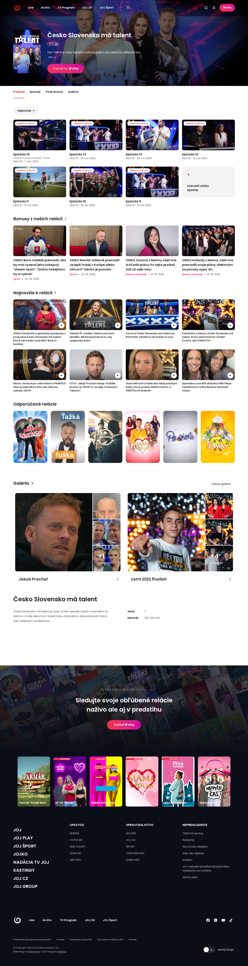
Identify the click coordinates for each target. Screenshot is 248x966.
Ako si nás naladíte (195, 847)
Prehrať (119, 725)
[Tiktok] (231, 920)
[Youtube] (223, 920)
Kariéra (187, 860)
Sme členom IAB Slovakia (110, 939)
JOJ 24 (87, 8)
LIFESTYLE (77, 825)
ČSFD (51, 44)
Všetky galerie (221, 484)
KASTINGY (24, 870)
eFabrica (61, 951)
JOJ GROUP (25, 886)
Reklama (188, 840)
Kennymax (34, 951)
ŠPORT (130, 847)
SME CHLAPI (77, 847)
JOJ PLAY (23, 838)
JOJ (17, 830)
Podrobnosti (54, 92)
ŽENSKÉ (74, 833)
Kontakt (133, 939)
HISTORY (75, 860)
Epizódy (35, 92)
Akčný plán (190, 877)
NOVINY (131, 833)
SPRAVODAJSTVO (140, 825)
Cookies (60, 939)
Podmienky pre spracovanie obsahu (32, 939)
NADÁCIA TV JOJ (31, 862)
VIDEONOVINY (135, 853)
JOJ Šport (107, 8)
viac (50, 57)
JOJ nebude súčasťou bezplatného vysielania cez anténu (206, 869)
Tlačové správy (193, 833)
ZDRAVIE (75, 853)
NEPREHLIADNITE (195, 825)
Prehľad (19, 92)
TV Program (66, 8)
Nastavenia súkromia (81, 939)
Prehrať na (60, 68)
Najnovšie (24, 111)
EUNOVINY (133, 860)
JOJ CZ (20, 878)
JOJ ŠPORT (24, 846)
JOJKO (20, 854)
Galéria (73, 92)
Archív (45, 8)
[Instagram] (216, 920)
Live (30, 8)
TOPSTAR (76, 840)
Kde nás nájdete (193, 853)
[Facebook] (208, 920)
